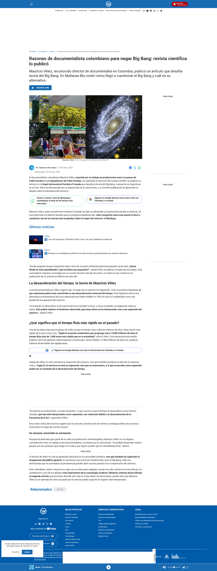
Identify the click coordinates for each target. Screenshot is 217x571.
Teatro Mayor (69, 536)
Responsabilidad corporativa (145, 517)
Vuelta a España (135, 11)
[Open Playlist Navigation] (187, 567)
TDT (99, 520)
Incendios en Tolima (96, 11)
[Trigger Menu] (31, 4)
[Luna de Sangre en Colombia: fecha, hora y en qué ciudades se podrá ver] (36, 239)
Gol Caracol (69, 520)
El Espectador (70, 533)
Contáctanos (102, 527)
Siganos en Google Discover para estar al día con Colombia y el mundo (116, 199)
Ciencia (52, 51)
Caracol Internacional (72, 539)
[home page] (108, 4)
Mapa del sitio (103, 536)
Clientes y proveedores (106, 530)
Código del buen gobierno (107, 524)
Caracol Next (69, 545)
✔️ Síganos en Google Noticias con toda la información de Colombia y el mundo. (88, 350)
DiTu (66, 530)
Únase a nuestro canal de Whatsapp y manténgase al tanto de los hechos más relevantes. (55, 201)
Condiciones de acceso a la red (146, 514)
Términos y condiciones (143, 527)
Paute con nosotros (105, 533)
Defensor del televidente (107, 517)
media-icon (108, 567)
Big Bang (60, 489)
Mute (164, 567)
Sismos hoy (83, 11)
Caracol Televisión (71, 517)
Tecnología (42, 51)
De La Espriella (71, 11)
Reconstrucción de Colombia (116, 11)
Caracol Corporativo (72, 542)
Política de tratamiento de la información (149, 520)
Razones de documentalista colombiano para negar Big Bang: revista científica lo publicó (89, 51)
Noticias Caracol (71, 514)
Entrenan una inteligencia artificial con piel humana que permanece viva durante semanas (87, 253)
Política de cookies (141, 524)
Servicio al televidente (106, 514)
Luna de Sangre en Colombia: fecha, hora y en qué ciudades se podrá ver (80, 239)
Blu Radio (32, 51)
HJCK (67, 527)
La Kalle (68, 524)
